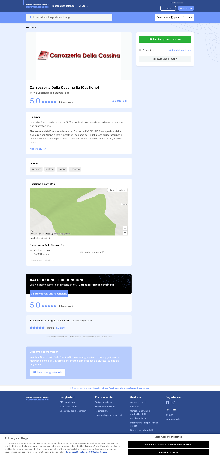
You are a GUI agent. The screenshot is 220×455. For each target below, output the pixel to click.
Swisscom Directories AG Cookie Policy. (86, 452)
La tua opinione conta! (112, 388)
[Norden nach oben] (125, 195)
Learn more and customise (168, 437)
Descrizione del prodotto (142, 430)
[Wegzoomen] (125, 232)
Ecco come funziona (105, 406)
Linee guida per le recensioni (73, 411)
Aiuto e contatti (138, 402)
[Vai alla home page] (37, 6)
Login (168, 8)
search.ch (37, 234)
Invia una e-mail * (94, 252)
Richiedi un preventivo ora (165, 39)
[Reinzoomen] (125, 228)
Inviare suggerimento (49, 372)
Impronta (134, 406)
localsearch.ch (173, 419)
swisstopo (46, 234)
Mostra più (36, 148)
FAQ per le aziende (104, 402)
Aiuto (82, 5)
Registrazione (186, 8)
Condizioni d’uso (138, 418)
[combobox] (72, 17)
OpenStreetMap (57, 234)
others (67, 234)
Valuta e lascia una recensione (49, 293)
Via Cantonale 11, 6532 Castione (51, 92)
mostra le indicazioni (40, 238)
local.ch (169, 415)
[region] (79, 211)
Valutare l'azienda (68, 406)
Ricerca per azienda (63, 5)
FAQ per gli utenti (68, 402)
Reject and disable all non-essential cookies (168, 444)
